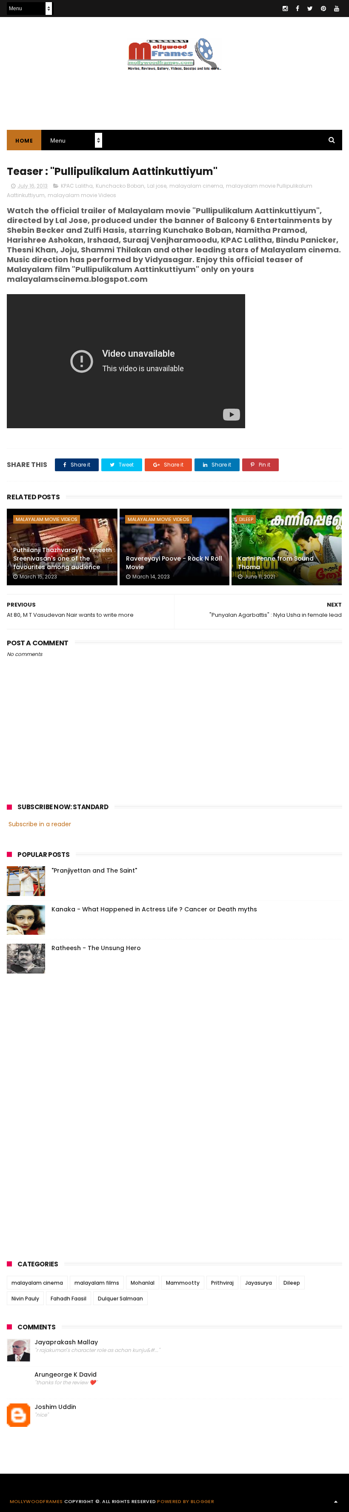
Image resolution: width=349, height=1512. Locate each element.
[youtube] (336, 8)
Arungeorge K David (65, 1374)
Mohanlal (142, 1282)
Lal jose (156, 185)
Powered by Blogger (185, 1501)
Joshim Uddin (55, 1407)
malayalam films (96, 1282)
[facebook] (297, 8)
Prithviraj (222, 1282)
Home (24, 140)
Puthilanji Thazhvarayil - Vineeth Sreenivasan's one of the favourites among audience (62, 558)
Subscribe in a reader (40, 824)
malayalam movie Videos (82, 195)
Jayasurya (258, 1282)
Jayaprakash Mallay (66, 1342)
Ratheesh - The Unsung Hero (96, 948)
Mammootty (183, 1282)
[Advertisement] (174, 96)
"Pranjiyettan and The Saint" (94, 870)
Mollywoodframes (36, 1501)
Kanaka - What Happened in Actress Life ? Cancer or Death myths (154, 909)
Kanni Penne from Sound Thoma (276, 562)
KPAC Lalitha (77, 185)
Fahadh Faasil (68, 1298)
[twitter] (310, 8)
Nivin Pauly (25, 1298)
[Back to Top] (335, 1501)
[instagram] (285, 8)
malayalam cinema (196, 185)
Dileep (246, 519)
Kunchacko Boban (120, 185)
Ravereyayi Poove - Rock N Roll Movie (174, 562)
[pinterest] (323, 8)
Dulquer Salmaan (120, 1298)
